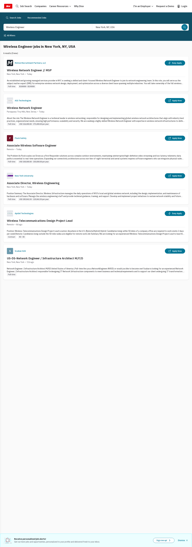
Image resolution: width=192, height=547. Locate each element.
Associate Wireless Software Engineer (32, 145)
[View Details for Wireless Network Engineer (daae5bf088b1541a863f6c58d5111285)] (96, 111)
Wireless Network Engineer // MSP (29, 70)
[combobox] (45, 27)
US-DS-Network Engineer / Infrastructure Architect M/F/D (45, 258)
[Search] (184, 27)
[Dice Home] (7, 6)
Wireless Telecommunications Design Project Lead (40, 221)
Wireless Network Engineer (24, 108)
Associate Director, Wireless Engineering (33, 183)
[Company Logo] (10, 63)
